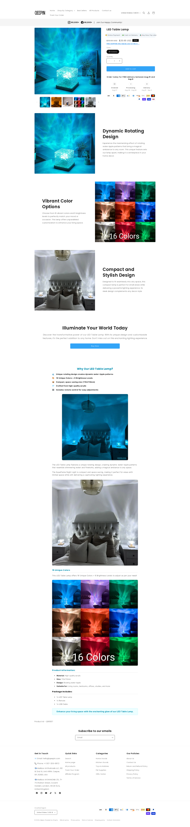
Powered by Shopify (51, 820)
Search (68, 758)
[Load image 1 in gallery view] (45, 102)
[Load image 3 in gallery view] (68, 102)
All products (70, 766)
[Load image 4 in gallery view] (79, 102)
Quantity (110, 56)
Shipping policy (100, 820)
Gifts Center (101, 774)
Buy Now (95, 346)
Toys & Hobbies (102, 766)
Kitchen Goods (102, 762)
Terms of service (87, 820)
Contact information (113, 820)
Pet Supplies (101, 770)
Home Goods (101, 758)
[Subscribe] (112, 737)
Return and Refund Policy (137, 766)
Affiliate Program (72, 774)
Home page (70, 762)
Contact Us (131, 762)
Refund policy (64, 820)
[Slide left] (37, 102)
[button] (66, 10)
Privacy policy (75, 820)
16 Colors (113, 52)
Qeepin (42, 820)
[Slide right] (98, 102)
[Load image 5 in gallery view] (90, 102)
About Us (130, 758)
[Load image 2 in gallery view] (56, 102)
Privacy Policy (132, 774)
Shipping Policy (133, 770)
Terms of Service (134, 778)
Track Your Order (72, 770)
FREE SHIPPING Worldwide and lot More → (123, 44)
